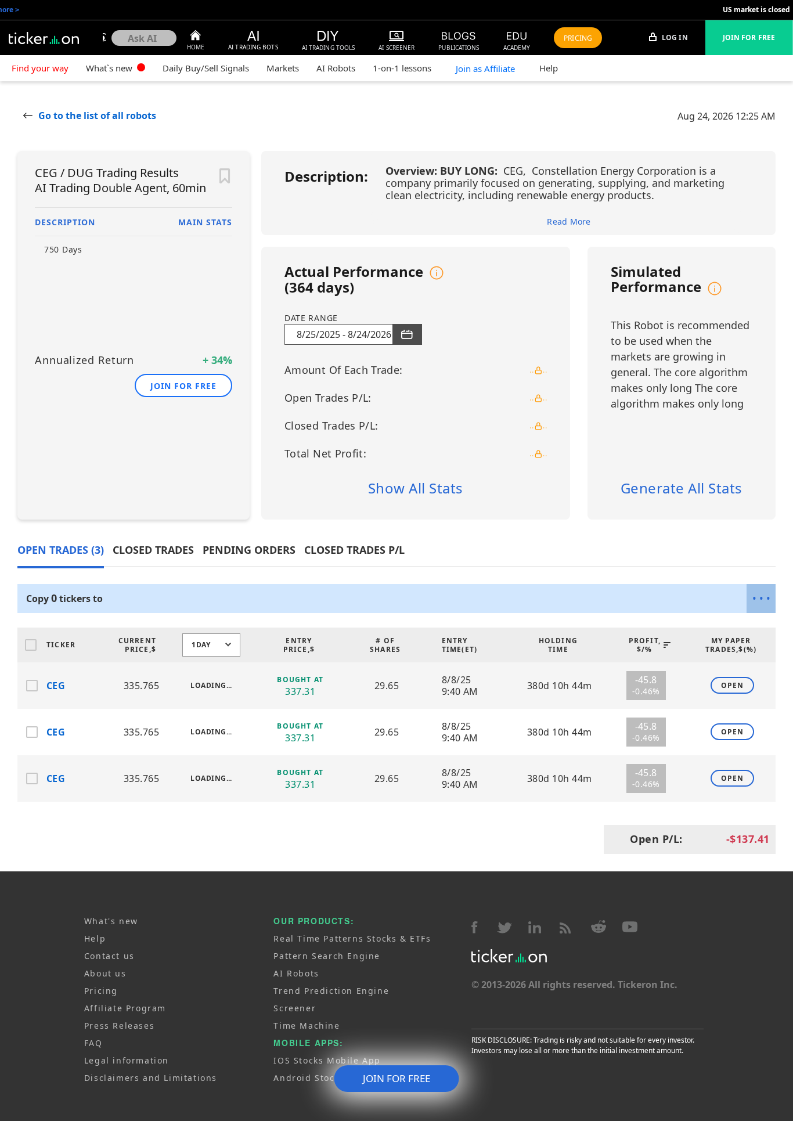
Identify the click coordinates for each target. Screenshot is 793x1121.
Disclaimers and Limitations (150, 1077)
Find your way (40, 68)
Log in (674, 37)
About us (105, 973)
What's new (111, 921)
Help (548, 68)
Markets (282, 68)
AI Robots (335, 68)
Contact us (109, 955)
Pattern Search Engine (326, 955)
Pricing (101, 990)
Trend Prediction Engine (331, 990)
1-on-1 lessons (402, 68)
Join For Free (749, 37)
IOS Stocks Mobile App (327, 1060)
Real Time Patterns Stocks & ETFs (352, 938)
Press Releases (119, 1025)
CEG (55, 685)
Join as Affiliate (485, 68)
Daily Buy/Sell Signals (206, 68)
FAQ (93, 1042)
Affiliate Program (125, 1008)
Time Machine (306, 1025)
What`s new (110, 68)
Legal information (126, 1060)
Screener (294, 1008)
